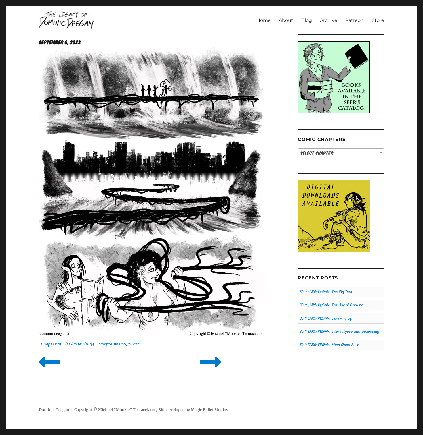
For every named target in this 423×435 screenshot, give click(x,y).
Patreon (354, 20)
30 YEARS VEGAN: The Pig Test (326, 292)
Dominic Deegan (54, 409)
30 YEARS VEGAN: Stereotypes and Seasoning (339, 331)
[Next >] (210, 369)
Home (263, 20)
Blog (306, 20)
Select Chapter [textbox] (317, 153)
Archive (328, 20)
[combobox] (341, 152)
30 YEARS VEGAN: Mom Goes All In (329, 344)
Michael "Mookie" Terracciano (126, 409)
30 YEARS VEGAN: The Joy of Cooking (331, 305)
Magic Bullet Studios (209, 409)
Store (378, 20)
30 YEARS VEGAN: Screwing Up (326, 318)
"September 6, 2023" (119, 344)
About (286, 20)
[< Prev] (49, 369)
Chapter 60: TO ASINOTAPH (67, 344)
